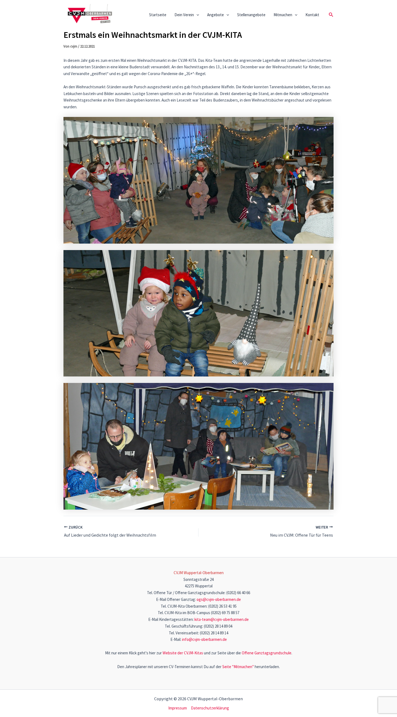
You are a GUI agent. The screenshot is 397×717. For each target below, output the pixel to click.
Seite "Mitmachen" (238, 666)
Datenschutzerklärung (210, 708)
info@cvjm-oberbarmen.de (204, 639)
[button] (196, 15)
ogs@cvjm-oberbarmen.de (219, 599)
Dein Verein (184, 14)
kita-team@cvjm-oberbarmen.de (221, 619)
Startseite (157, 14)
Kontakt (312, 14)
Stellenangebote (251, 14)
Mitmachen (283, 14)
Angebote (215, 14)
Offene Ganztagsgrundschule (266, 652)
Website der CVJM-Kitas (183, 652)
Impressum (177, 708)
